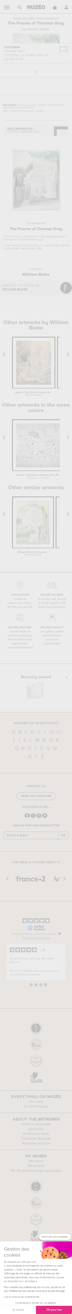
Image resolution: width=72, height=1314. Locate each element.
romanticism (29, 239)
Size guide (36, 1129)
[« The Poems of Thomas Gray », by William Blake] (35, 690)
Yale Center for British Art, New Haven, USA (36, 247)
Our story (36, 1101)
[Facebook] (27, 817)
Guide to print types (36, 1124)
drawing (28, 236)
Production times (36, 1133)
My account (36, 1165)
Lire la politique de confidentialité (21, 1297)
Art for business (36, 1106)
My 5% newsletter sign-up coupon (36, 1170)
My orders (36, 1161)
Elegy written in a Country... (33, 553)
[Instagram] (33, 817)
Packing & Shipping (36, 1138)
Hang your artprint (36, 1143)
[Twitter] (45, 817)
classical (50, 236)
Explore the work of (20, 287)
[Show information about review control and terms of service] (59, 933)
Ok (63, 835)
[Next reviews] (69, 962)
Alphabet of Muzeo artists (36, 723)
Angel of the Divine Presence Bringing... (33, 393)
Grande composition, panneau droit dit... (38, 476)
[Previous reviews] (3, 962)
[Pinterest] (39, 817)
